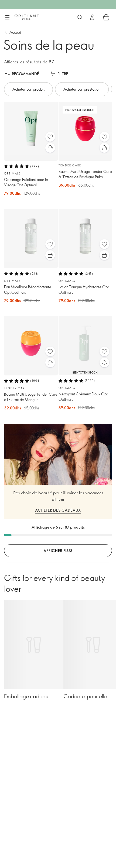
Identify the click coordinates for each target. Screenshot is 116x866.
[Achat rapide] (50, 148)
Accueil (15, 32)
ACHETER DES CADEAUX (58, 510)
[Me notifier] (104, 362)
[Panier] (106, 17)
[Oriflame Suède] (26, 17)
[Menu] (7, 17)
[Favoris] (50, 137)
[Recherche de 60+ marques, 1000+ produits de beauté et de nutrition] (80, 17)
